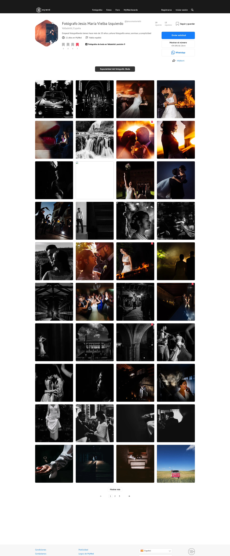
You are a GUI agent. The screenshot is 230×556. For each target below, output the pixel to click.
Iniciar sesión (182, 9)
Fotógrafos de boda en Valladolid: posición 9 (106, 44)
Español (147, 550)
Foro (118, 9)
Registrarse (166, 9)
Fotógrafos (97, 9)
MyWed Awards (131, 9)
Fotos (109, 9)
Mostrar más (115, 489)
